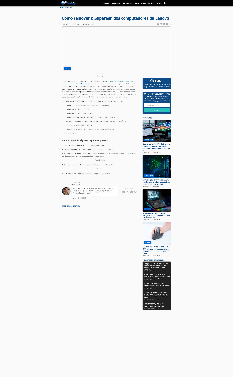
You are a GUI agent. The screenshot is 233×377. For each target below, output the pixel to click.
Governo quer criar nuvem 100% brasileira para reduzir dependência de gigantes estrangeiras (156, 182)
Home (62, 7)
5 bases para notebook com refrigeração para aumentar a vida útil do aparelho (156, 215)
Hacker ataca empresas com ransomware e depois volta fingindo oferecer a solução (154, 305)
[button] (158, 24)
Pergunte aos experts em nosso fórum (157, 87)
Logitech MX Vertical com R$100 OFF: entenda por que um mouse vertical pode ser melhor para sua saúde (156, 250)
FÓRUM (159, 80)
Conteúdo (68, 7)
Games (143, 3)
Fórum (158, 3)
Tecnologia (127, 3)
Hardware (116, 3)
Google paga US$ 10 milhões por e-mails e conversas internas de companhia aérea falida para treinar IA (157, 147)
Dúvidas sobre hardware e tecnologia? (157, 84)
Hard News (106, 3)
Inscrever (156, 110)
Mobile (136, 3)
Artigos (151, 3)
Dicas (67, 68)
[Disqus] (100, 234)
